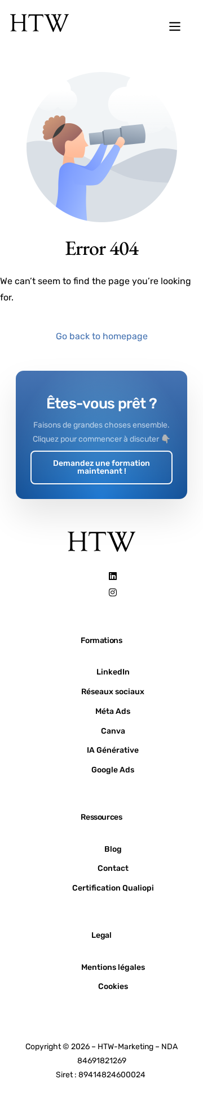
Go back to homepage (102, 336)
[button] (174, 27)
